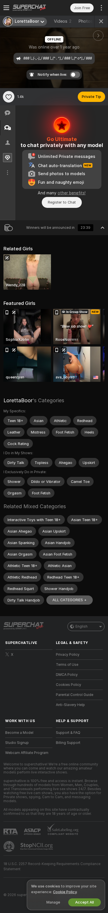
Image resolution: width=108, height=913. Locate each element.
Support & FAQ (68, 733)
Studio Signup (17, 743)
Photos (88, 21)
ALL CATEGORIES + (69, 600)
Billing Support (68, 743)
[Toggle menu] (6, 8)
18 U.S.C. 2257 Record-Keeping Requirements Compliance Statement (52, 866)
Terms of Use (67, 665)
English (81, 626)
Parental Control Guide (74, 695)
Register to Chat (62, 202)
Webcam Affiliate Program (26, 753)
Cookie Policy (65, 892)
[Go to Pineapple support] (9, 846)
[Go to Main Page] (33, 8)
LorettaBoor (18, 400)
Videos (62, 21)
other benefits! (72, 193)
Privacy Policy (67, 655)
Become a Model (19, 733)
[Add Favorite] (8, 96)
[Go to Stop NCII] (37, 846)
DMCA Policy (67, 675)
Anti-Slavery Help (70, 705)
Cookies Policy (68, 685)
